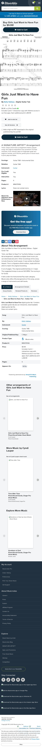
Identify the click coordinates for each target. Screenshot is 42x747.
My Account (6, 565)
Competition (6, 662)
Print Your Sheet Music (9, 581)
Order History (6, 573)
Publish (4, 603)
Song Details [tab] (7, 291)
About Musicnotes (9, 591)
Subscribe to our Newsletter (13, 669)
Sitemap (4, 658)
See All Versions (10, 125)
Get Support (6, 585)
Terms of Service (7, 619)
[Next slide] (37, 418)
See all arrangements (13, 396)
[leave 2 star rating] (6, 105)
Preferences (6, 577)
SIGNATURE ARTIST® (8, 646)
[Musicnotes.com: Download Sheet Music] (9, 3)
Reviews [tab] (34, 291)
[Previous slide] (4, 418)
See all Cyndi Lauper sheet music (16, 456)
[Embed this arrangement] (3, 241)
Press (4, 599)
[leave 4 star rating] (12, 105)
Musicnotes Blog (7, 642)
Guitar (15, 168)
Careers (4, 595)
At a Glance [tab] (7, 287)
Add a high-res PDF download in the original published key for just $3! (18, 131)
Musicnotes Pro (7, 569)
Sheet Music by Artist (8, 638)
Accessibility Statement (9, 615)
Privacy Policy (6, 623)
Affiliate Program (7, 607)
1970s (25, 366)
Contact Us (5, 611)
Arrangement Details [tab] (22, 287)
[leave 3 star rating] (9, 105)
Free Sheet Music (7, 654)
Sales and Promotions (9, 650)
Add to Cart (22, 137)
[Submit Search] (37, 8)
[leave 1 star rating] (2, 105)
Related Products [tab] (21, 291)
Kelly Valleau (9, 102)
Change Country (5, 720)
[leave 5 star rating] (15, 105)
